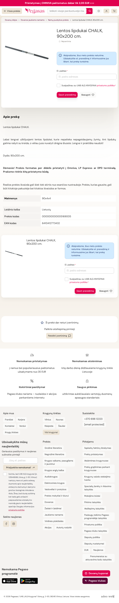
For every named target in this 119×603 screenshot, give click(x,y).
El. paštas (61, 70)
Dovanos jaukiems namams (32, 20)
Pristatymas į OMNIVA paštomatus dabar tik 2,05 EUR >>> (59, 3)
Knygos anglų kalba (54, 470)
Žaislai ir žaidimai (53, 508)
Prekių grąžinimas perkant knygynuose (97, 469)
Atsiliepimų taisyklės (94, 508)
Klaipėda (49, 426)
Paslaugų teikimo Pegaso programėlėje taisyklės (96, 517)
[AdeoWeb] (108, 596)
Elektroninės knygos (54, 483)
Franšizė (9, 419)
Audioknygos (51, 476)
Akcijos (48, 527)
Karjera (21, 419)
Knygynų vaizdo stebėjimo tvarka (97, 478)
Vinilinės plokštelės (54, 521)
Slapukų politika (92, 537)
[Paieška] (89, 11)
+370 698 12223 (93, 419)
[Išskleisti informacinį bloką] (99, 11)
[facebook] (6, 524)
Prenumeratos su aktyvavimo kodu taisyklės (99, 558)
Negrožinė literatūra (54, 454)
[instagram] (14, 524)
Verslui (22, 426)
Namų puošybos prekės (58, 20)
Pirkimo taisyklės (92, 502)
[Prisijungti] (106, 11)
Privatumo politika (93, 524)
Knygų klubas (11, 432)
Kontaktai (9, 426)
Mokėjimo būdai (92, 495)
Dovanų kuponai (98, 573)
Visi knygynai (51, 432)
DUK (86, 550)
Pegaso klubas (97, 580)
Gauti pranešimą (67, 94)
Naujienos (98, 550)
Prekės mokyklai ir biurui (57, 495)
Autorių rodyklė (64, 527)
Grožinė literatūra (53, 448)
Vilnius (48, 419)
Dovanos (49, 502)
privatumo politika (106, 85)
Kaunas (59, 419)
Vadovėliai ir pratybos (55, 489)
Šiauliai (61, 426)
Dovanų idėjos (11, 20)
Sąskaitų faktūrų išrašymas (97, 448)
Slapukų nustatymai (94, 543)
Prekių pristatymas (93, 454)
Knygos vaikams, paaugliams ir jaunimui (59, 462)
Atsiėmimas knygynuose (96, 460)
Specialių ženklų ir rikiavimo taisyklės (97, 488)
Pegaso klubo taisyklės (95, 531)
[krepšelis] (114, 11)
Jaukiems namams (54, 514)
